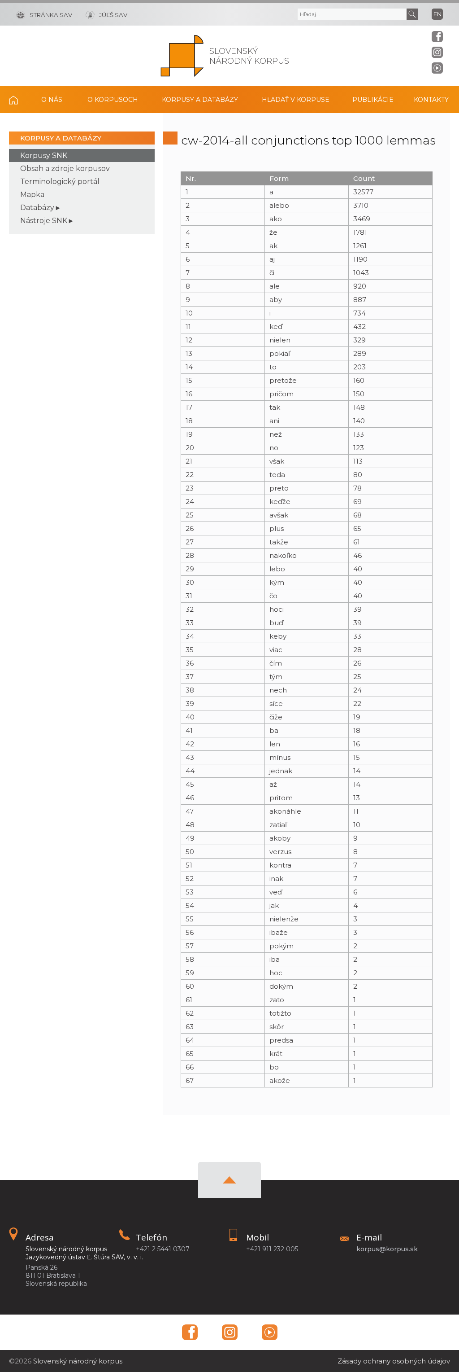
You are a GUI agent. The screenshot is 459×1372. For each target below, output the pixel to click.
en (437, 14)
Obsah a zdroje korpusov (65, 168)
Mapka (32, 194)
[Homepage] (182, 56)
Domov (18, 99)
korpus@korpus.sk (387, 1249)
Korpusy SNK (43, 155)
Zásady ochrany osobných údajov (394, 1361)
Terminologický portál (60, 181)
